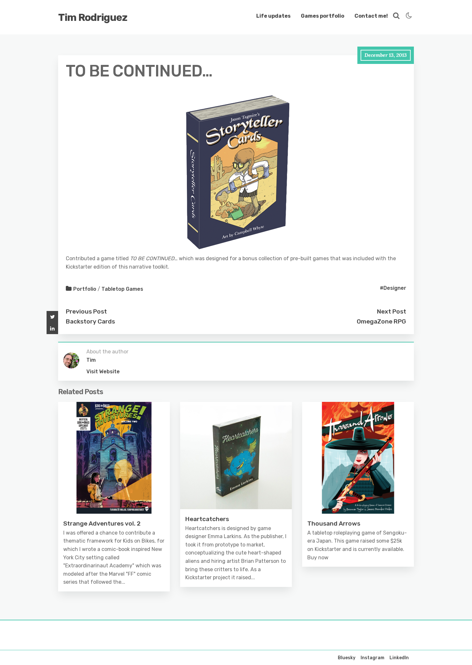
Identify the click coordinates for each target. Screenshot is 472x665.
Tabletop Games (122, 289)
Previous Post (86, 311)
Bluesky (346, 658)
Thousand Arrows (333, 523)
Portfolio (84, 289)
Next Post (391, 311)
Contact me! (371, 16)
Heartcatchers (207, 519)
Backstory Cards (90, 321)
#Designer (393, 288)
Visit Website (103, 371)
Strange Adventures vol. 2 (102, 523)
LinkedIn (399, 658)
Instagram (372, 658)
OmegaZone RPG (381, 321)
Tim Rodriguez (92, 17)
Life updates (273, 16)
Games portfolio (322, 16)
